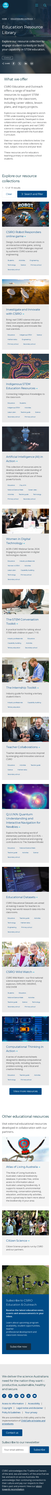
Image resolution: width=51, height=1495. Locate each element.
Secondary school (14, 269)
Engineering (34, 260)
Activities (22, 260)
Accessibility (34, 1403)
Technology (12, 265)
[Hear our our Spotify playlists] (22, 1396)
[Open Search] (44, 5)
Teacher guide (25, 412)
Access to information (13, 1403)
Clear (9, 194)
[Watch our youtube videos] (35, 1396)
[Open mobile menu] (36, 5)
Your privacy (31, 1412)
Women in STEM (14, 566)
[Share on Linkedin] (26, 63)
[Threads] (28, 1396)
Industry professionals (27, 561)
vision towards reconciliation (22, 1488)
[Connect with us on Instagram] (10, 1396)
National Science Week (15, 490)
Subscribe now (18, 1346)
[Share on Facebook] (13, 63)
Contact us (12, 1432)
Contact (7, 58)
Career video (32, 490)
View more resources (25, 1091)
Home (4, 19)
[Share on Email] (32, 63)
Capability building (27, 570)
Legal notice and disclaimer (29, 1407)
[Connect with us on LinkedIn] (16, 1396)
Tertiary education (14, 648)
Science (23, 265)
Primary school (36, 265)
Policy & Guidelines (11, 1412)
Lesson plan (12, 412)
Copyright (7, 1407)
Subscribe (39, 1449)
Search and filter (33, 194)
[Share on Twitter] (20, 63)
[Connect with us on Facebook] (4, 1396)
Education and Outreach (22, 19)
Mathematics (12, 339)
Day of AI (23, 485)
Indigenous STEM (26, 335)
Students (11, 260)
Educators (11, 335)
